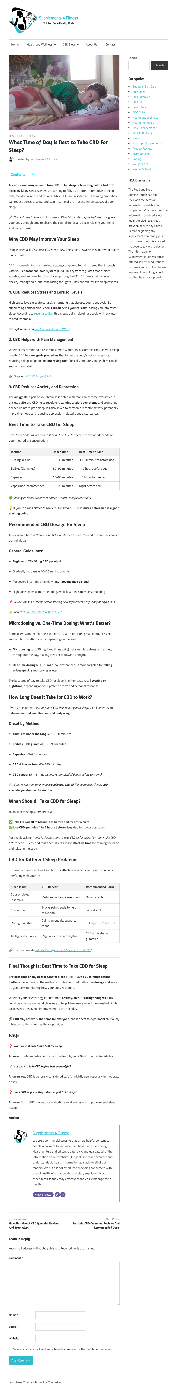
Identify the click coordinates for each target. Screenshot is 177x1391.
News (136, 138)
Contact (110, 44)
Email (13, 1326)
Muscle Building (142, 133)
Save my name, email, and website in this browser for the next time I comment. (62, 1349)
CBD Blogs (69, 44)
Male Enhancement (145, 128)
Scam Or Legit (141, 153)
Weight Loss (140, 164)
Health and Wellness (40, 44)
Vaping (137, 159)
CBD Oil (137, 102)
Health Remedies (143, 122)
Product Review (142, 148)
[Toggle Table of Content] (31, 174)
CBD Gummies (141, 97)
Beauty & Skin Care (144, 86)
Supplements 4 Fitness (44, 159)
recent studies (43, 313)
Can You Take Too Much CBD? (43, 612)
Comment (16, 1258)
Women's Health (143, 169)
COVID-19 (139, 112)
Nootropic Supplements (147, 143)
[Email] (63, 1194)
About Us (91, 44)
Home (15, 44)
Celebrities (139, 107)
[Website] (57, 1194)
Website (14, 1338)
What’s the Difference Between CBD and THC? (63, 950)
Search (132, 58)
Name (13, 1315)
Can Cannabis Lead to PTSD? (51, 329)
